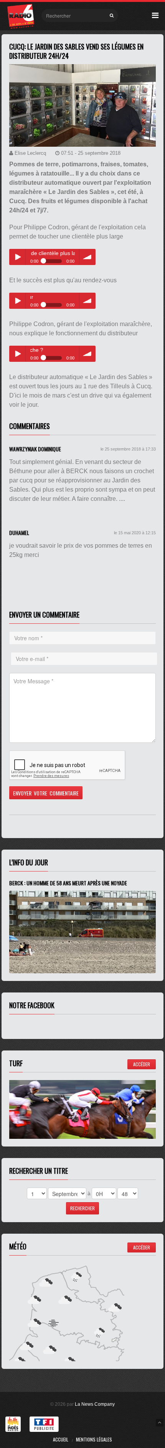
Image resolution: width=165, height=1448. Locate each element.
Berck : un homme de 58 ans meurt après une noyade (68, 883)
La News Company (95, 1404)
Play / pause (17, 257)
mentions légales (94, 1439)
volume (87, 257)
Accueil (60, 1439)
